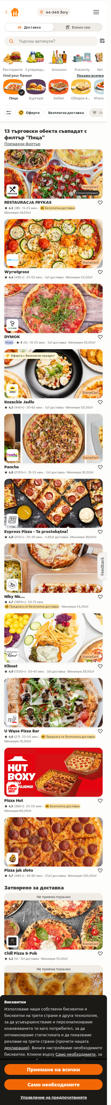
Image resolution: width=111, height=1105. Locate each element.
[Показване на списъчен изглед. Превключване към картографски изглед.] (102, 41)
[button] (11, 12)
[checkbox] (13, 90)
